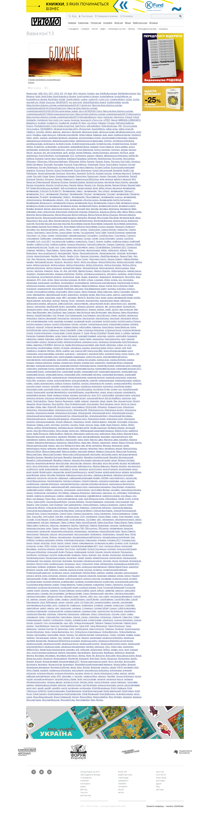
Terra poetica (32, 129)
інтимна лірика (70, 327)
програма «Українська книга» (87, 560)
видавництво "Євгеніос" (122, 191)
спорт (123, 614)
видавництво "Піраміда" (128, 194)
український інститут (89, 643)
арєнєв (124, 149)
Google (125, 102)
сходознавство (55, 623)
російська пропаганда (49, 587)
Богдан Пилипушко (48, 167)
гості (38, 241)
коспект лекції (68, 389)
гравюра (70, 241)
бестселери (129, 158)
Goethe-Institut (114, 102)
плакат (67, 543)
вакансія (127, 179)
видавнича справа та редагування (43, 205)
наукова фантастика (69, 484)
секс (96, 596)
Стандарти (74, 28)
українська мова (34, 643)
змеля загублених (58, 309)
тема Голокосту (96, 629)
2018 (56, 93)
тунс (60, 637)
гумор (91, 247)
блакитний (93, 164)
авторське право (90, 131)
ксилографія (108, 395)
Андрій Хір (39, 146)
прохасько (69, 563)
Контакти (161, 774)
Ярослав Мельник (51, 700)
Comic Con (104, 99)
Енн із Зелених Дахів (123, 285)
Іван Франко (114, 312)
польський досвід (55, 552)
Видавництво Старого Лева (107, 202)
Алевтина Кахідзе (122, 134)
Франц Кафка (119, 664)
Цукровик (66, 676)
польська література (36, 552)
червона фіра (90, 676)
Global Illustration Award (94, 102)
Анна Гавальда (106, 146)
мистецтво (95, 454)
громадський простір (36, 247)
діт (61, 271)
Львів (102, 424)
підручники (91, 540)
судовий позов (80, 620)
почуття (53, 555)
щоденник (73, 688)
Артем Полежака (101, 152)
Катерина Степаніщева (110, 342)
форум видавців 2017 (69, 661)
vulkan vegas (112, 129)
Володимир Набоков (74, 226)
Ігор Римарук (89, 315)
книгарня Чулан (113, 353)
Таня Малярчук (42, 626)
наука (123, 481)
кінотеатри (31, 347)
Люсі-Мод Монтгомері (44, 430)
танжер (30, 626)
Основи (30, 519)
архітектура (32, 155)
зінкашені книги (34, 309)
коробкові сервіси (123, 386)
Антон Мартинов (85, 149)
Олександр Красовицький (39, 510)
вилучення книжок (61, 208)
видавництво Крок (84, 202)
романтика (98, 584)
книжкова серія (122, 365)
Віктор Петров (95, 214)
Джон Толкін (82, 259)
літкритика (78, 421)
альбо (36, 137)
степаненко (105, 617)
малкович (105, 436)
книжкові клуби (43, 377)
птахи (96, 563)
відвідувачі (31, 211)
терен (47, 631)
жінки (103, 297)
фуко (79, 667)
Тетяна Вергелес (110, 631)
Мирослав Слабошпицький (76, 454)
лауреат (85, 401)
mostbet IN (64, 123)
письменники (64, 537)
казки (58, 336)
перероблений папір (109, 531)
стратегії (46, 620)
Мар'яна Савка (111, 439)
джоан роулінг (53, 259)
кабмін (126, 333)
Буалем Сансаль (104, 173)
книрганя (131, 377)
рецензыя (102, 575)
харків (113, 667)
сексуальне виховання (121, 596)
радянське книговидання (94, 566)
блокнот (123, 164)
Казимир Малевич (45, 336)
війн (119, 211)
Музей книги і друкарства (51, 472)
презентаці (115, 555)
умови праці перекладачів (52, 649)
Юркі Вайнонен (107, 694)
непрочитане (83, 489)
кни (72, 350)
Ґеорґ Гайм (100, 232)
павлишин (55, 522)
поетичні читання (46, 549)
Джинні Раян (126, 256)
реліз (44, 575)
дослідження (32, 276)
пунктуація (31, 566)
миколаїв (82, 451)
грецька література (76, 244)
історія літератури (43, 333)
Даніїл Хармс (66, 250)
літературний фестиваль (120, 415)
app (97, 93)
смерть (50, 608)
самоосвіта (129, 590)
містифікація (134, 463)
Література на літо (117, 28)
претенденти (115, 558)
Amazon (82, 93)
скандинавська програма (38, 605)
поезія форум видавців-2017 (84, 546)
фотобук (119, 661)
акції (105, 134)
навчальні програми (123, 475)
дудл (44, 279)
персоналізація (65, 534)
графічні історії (42, 244)
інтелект (83, 324)
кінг (129, 344)
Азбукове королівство (67, 134)
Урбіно (106, 649)
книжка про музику (86, 359)
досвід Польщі (134, 273)
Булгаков (30, 179)
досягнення (68, 276)
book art (122, 771)
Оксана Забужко (76, 501)
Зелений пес (129, 306)
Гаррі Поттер (52, 232)
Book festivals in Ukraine (64, 96)
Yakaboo (30, 131)
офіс (99, 519)
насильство (131, 478)
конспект (137, 383)
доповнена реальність (95, 273)
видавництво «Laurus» (112, 197)
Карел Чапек (85, 339)
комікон (137, 380)
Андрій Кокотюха (120, 143)
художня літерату (45, 673)
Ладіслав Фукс (40, 401)
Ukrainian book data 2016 (65, 129)
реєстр (66, 572)
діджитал (48, 271)
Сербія (50, 599)
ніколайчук (51, 492)
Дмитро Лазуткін (102, 271)
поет (101, 546)
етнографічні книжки (44, 291)
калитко (111, 336)
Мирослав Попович (52, 454)
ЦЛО (59, 676)
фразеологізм (55, 664)
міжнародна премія (81, 460)
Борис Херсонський (102, 170)
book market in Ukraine (88, 96)
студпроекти (57, 620)
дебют (104, 250)
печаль (45, 537)
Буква (45, 176)
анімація (94, 146)
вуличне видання (49, 229)
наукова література (49, 484)
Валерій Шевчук (77, 182)
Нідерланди (39, 492)
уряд (126, 649)
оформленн (108, 519)
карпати (130, 339)
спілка (94, 614)
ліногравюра (78, 407)
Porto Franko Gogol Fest (62, 126)
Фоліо (103, 658)
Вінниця (92, 217)
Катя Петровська (130, 342)
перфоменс (95, 534)
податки (119, 543)
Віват (134, 208)
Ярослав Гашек (33, 700)
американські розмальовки (89, 140)
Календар (83, 22)
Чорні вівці (132, 682)
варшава (133, 182)
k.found (128, 117)
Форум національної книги (93, 661)
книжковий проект (35, 374)
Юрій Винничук (73, 691)
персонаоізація (81, 534)
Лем (115, 401)
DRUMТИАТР (62, 102)
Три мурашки (42, 637)
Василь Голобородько (57, 185)
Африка (99, 155)
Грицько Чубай (133, 244)
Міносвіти (97, 463)
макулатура (51, 436)
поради (99, 552)
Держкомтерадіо (107, 253)
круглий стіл (85, 395)
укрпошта (99, 646)
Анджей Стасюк (63, 143)
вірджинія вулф (127, 217)
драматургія (118, 276)
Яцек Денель (97, 700)
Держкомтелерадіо (88, 253)
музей (35, 472)
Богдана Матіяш (67, 167)
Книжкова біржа (114, 362)
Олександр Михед (83, 510)
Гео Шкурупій (87, 232)
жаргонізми (127, 294)
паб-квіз (45, 522)
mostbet (42, 123)
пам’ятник (84, 525)
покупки (60, 549)
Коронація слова (34, 389)
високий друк (83, 208)
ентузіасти (31, 288)
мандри (51, 439)
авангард (66, 131)
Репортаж (96, 22)
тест (72, 631)
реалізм (63, 569)
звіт (106, 306)
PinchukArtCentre (42, 126)
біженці (99, 161)
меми (126, 445)
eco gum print (75, 102)
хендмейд (128, 667)
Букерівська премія (65, 176)
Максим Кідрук (131, 433)
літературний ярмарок (58, 418)
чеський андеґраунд (44, 679)
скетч (54, 605)
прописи (30, 563)
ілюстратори (88, 318)
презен (105, 555)
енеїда (109, 285)
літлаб (88, 421)
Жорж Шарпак (33, 300)
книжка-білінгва (118, 359)
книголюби (62, 359)
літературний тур (61, 415)
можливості (65, 469)
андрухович (51, 146)
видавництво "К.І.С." (35, 194)
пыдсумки (69, 566)
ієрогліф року (103, 315)
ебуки (107, 279)
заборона (125, 300)
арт (44, 152)
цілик (53, 676)
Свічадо (83, 596)
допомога (111, 273)
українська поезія (52, 643)
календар (101, 336)
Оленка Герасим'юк (83, 513)
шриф (40, 688)
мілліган (30, 463)
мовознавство (52, 469)
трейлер (30, 637)
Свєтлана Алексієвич (124, 593)
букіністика (80, 176)
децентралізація (42, 256)
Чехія (79, 679)
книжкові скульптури (116, 377)
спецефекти (129, 611)
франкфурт (68, 664)
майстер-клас (92, 433)
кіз (125, 344)
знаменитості (81, 309)
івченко (30, 315)
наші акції (161, 777)
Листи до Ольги (128, 404)
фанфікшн (109, 652)
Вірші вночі (32, 220)
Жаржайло (31, 297)
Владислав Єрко (62, 220)
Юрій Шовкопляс (72, 694)
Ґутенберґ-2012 (118, 247)
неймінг (49, 489)
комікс (29, 383)
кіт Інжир (65, 347)
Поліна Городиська (96, 549)
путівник (42, 566)
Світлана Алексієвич (36, 596)
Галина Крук (94, 229)
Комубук (76, 383)
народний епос (117, 478)
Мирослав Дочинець (126, 451)
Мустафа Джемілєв (56, 475)
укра (78, 637)
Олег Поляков (56, 504)
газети (76, 229)
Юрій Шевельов (55, 694)
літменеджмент (99, 421)
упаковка (70, 649)
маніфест (60, 439)
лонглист (65, 424)
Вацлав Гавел (134, 185)
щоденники (85, 688)
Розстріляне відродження (39, 584)
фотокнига (31, 664)
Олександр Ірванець (122, 507)
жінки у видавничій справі (120, 297)
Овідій (121, 498)
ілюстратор (75, 318)
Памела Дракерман (99, 525)
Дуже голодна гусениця (65, 279)
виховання (125, 208)
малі (79, 436)
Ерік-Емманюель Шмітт (95, 288)
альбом (43, 137)
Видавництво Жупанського (39, 202)
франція (131, 664)
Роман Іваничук (67, 584)
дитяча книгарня (41, 265)
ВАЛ (134, 179)
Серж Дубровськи (48, 602)
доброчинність (118, 271)
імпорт (135, 318)
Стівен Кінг (127, 617)
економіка (128, 279)
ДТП (39, 279)
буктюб (133, 176)
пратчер (92, 555)
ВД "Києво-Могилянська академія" (43, 188)
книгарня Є (82, 353)
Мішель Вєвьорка (101, 466)
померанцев (80, 552)
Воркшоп (120, 226)
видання (39, 208)
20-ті (45, 93)
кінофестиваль (45, 347)
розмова (79, 581)
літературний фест (98, 415)
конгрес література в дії (92, 383)
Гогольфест (92, 235)
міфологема (71, 466)
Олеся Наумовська (121, 513)
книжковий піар (129, 371)
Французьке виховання (37, 667)
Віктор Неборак (79, 214)
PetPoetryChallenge (125, 123)
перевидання (116, 528)
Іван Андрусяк (126, 309)
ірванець (96, 327)
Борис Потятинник (64, 170)
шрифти (56, 688)
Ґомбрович (45, 238)
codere (84, 99)
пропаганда (135, 560)
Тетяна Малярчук (127, 631)
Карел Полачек (71, 339)
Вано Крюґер (121, 182)
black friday (46, 96)
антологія (71, 149)
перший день (122, 534)
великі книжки (85, 188)
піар (133, 537)
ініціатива (58, 321)
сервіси (65, 599)
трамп (137, 634)
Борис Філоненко (83, 170)
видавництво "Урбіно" (60, 197)
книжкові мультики (77, 377)
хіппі (136, 667)
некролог (58, 489)
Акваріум (97, 134)
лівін (44, 407)
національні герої (78, 486)
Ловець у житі (43, 424)
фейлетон (120, 652)
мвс (83, 445)
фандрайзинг (84, 652)
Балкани (39, 158)
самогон (119, 590)
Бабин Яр (133, 155)
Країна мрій (39, 392)
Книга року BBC (95, 350)
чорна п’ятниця (101, 682)
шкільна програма (107, 685)
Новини (72, 22)
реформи (72, 575)
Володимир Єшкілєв (36, 226)
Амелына (132, 137)
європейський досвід (56, 294)
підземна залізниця (44, 540)
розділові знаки (34, 581)
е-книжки (98, 279)
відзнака (83, 211)
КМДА (58, 350)
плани (75, 543)
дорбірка (121, 273)
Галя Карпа (39, 232)
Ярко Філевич (115, 697)
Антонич (115, 149)
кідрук (120, 344)
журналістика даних (109, 300)
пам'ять (74, 525)
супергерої (107, 620)
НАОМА (104, 478)
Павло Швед (32, 525)
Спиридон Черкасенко (68, 614)
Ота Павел (91, 519)
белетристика (104, 158)
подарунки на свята (104, 543)
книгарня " (70, 353)
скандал (115, 602)
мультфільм (135, 472)
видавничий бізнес (88, 205)
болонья (40, 170)
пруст (78, 563)
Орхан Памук (104, 516)
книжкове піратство (64, 368)
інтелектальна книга (98, 324)
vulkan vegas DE (126, 129)
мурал (43, 475)
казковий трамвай (87, 336)
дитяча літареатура (75, 265)
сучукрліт (38, 623)
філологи (100, 655)
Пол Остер (70, 549)
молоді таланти (110, 469)
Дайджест (123, 780)
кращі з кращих (114, 392)
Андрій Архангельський (83, 143)
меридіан (93, 448)
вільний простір (34, 217)
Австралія (76, 131)
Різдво (45, 578)
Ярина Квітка (86, 697)
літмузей (112, 421)
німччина (107, 492)
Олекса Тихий (126, 504)
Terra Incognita (130, 126)
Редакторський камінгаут (38, 572)
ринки (120, 575)
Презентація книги (35, 558)
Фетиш (131, 28)
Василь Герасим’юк (35, 185)
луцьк (96, 424)
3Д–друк (68, 93)
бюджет (59, 179)
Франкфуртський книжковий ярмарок (93, 664)
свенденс (109, 593)
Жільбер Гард (93, 297)
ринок (127, 575)
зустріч (115, 309)
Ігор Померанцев (73, 315)
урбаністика (96, 649)
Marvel (114, 120)
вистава (94, 208)
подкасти (133, 543)
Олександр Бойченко (56, 507)
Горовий (30, 241)
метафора (110, 448)
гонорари (78, 238)
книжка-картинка (43, 362)
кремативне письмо (36, 395)
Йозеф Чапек (114, 333)
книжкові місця (59, 377)
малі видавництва (91, 436)
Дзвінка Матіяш (130, 259)
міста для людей (111, 463)
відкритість (93, 211)
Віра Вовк (114, 217)
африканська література (116, 155)
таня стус (54, 626)
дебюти (123, 250)
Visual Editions (98, 129)
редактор (97, 569)
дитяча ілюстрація (125, 262)
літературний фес (79, 415)
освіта (115, 516)
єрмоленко (73, 294)
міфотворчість (85, 466)
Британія (81, 173)
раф (46, 569)
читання (101, 679)
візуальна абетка (108, 211)
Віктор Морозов (63, 214)
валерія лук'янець (95, 182)
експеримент (67, 282)
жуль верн (47, 300)
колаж (50, 380)
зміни (71, 309)
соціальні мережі (72, 611)
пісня (53, 543)
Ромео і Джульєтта (114, 584)
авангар (57, 131)
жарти (41, 297)
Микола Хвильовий (51, 451)
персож (53, 534)
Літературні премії (96, 418)
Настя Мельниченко (36, 481)
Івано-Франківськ (129, 312)
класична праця (98, 347)
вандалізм (109, 182)
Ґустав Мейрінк (102, 247)
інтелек (74, 324)
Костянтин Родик (101, 389)
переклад (128, 528)
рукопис (45, 590)
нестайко (115, 489)
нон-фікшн (126, 495)
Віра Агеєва (102, 217)
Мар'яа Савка (96, 439)
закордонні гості (118, 303)
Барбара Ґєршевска (76, 158)
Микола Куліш (130, 448)
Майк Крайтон (56, 433)
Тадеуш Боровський (84, 623)
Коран (77, 386)
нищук (29, 492)
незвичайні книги (35, 489)
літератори (128, 407)
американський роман (63, 140)
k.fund (136, 117)
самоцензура (32, 593)
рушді (93, 590)
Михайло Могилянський (121, 457)
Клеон (110, 347)
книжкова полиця (105, 365)
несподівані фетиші (100, 489)
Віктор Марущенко (45, 214)
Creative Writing (117, 99)
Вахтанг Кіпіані (119, 185)
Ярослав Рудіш (68, 700)
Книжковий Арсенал (105, 368)
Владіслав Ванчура (103, 220)
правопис (76, 555)
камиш (40, 339)
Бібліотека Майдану (58, 161)
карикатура (98, 339)
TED (120, 126)
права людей (64, 555)
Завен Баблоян (65, 303)
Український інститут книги (113, 643)
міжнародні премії (101, 460)
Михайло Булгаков (53, 457)
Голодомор (120, 235)
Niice (84, 123)
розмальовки (67, 581)
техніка (29, 634)
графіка (107, 241)
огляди (135, 498)
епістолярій (57, 288)
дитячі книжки (122, 268)
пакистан (54, 525)
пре (99, 555)
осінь (136, 516)
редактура (57, 572)
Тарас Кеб (84, 626)
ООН (82, 516)
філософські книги (125, 655)
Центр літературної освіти (106, 673)
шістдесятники (90, 685)
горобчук (128, 238)
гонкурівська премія (62, 238)
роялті (37, 590)
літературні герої (78, 418)
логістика (55, 424)
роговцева (106, 578)
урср (121, 649)
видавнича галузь (129, 202)
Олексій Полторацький (125, 510)
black (37, 96)
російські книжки (87, 587)
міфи (61, 466)
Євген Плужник (89, 291)
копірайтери (66, 386)
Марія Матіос (74, 442)
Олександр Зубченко (100, 507)
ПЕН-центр (103, 528)
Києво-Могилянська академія (79, 344)
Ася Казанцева (62, 155)
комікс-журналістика (44, 383)
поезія (54, 546)
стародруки (66, 617)
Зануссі (30, 306)
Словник (85, 28)
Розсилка (128, 16)
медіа (88, 445)
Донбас (79, 273)
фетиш (82, 655)
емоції (102, 285)
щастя (64, 688)
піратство (45, 543)
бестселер (117, 158)
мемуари (51, 448)
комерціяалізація (123, 380)
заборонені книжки (36, 303)
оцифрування (33, 522)
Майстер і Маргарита (74, 433)
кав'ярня (135, 333)
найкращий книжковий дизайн (84, 478)
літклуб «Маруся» (64, 421)
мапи (86, 439)
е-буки (90, 279)
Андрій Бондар (103, 143)
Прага (84, 555)
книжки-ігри (88, 362)
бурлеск (40, 179)
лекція (109, 401)
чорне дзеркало (118, 682)
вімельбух (82, 217)
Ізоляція (122, 315)
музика (125, 472)
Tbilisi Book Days (109, 126)
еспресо (131, 288)
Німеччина (96, 492)
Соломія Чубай (101, 608)
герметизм (130, 232)
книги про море (94, 356)
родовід (133, 578)
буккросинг (93, 176)
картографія (32, 342)
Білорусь (135, 161)
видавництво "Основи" (104, 194)
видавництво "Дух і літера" (97, 191)
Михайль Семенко (62, 460)
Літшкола (30, 424)
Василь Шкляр (104, 185)
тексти (95, 28)
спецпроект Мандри (36, 614)
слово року (118, 605)
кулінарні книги (122, 395)
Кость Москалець (84, 389)
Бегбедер (92, 158)
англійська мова (34, 143)
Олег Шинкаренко (72, 504)
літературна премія (44, 413)
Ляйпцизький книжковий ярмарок (97, 430)
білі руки (115, 161)
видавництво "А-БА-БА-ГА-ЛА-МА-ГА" (44, 191)
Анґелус (108, 140)
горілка (119, 238)
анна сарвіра (121, 146)
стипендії (116, 617)
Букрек (103, 176)
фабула (61, 652)
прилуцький (32, 560)
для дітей (72, 271)
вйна (51, 220)
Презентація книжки (55, 558)
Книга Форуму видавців (115, 350)
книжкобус (100, 362)
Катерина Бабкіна (72, 342)
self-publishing (93, 126)
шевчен (30, 685)
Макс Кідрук (117, 433)
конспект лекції (33, 386)
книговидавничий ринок (115, 356)
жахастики (50, 297)
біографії (48, 164)
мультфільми (32, 475)
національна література (38, 486)
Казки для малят (69, 336)
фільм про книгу (34, 658)
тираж (62, 634)
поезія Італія (64, 546)
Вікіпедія (30, 214)
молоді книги (95, 469)
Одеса (29, 501)
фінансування (60, 658)
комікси (58, 383)
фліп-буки (94, 658)
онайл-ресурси (71, 516)
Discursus (50, 102)
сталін (42, 617)
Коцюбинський (130, 389)
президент (71, 558)
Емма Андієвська (90, 285)
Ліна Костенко (64, 407)
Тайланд (99, 623)
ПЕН (82, 528)
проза (115, 560)
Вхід (74, 16)
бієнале (90, 161)
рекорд (30, 575)
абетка (48, 131)
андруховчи (63, 146)
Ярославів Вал (83, 700)
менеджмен (63, 448)
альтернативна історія (90, 137)
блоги (102, 164)
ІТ (82, 333)
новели (60, 495)
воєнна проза (120, 220)
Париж (55, 528)
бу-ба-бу (91, 173)
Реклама (160, 780)
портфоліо (31, 555)
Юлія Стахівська (118, 688)
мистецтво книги (109, 454)
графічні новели (58, 244)
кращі (103, 392)
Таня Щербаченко (69, 626)
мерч (101, 448)
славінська (75, 605)
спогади (115, 614)
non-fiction (92, 123)
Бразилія (117, 170)
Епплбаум (69, 288)
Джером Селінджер (89, 256)
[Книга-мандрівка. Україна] (105, 738)
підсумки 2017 (114, 540)
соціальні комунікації (36, 611)
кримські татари (61, 395)
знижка (92, 309)
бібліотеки (74, 161)
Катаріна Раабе (55, 342)
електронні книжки (35, 285)
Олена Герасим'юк (49, 513)
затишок (99, 306)
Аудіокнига (80, 155)
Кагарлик (30, 336)
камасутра (31, 339)
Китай (102, 344)
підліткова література (74, 540)
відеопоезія (49, 211)
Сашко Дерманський (93, 593)
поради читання (112, 552)
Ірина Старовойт (68, 330)
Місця (128, 22)
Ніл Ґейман (63, 492)
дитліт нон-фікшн (88, 262)
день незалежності (47, 253)
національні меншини (99, 486)
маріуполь (62, 442)
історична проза (113, 330)
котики (114, 389)
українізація (95, 637)
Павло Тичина (134, 522)
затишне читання (85, 306)
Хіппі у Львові (32, 670)
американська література (38, 140)
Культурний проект (76, 398)
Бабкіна (30, 158)
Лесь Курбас (58, 404)
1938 (40, 93)
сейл (90, 596)
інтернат (30, 327)
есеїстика (121, 288)
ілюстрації (114, 318)
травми (129, 634)
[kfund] (162, 110)
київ (97, 344)
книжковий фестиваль (113, 374)
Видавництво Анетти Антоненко (115, 200)
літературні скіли (114, 418)
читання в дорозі (114, 679)
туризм (66, 637)
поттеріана (43, 555)
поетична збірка (112, 546)
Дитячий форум (90, 268)
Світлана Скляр (71, 596)
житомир (71, 297)
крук (94, 395)
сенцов (42, 599)
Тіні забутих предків (84, 634)
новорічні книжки (111, 495)
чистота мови (89, 679)
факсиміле (71, 652)
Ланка (51, 401)
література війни (46, 410)
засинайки (71, 306)
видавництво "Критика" (57, 194)
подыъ (40, 546)
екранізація (43, 282)
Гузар (62, 247)
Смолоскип (65, 608)
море (134, 469)
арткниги (114, 152)
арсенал (37, 152)
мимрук (91, 451)
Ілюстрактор (63, 318)
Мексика (107, 445)
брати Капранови (46, 173)
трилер (53, 637)
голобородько (106, 235)
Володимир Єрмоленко (125, 223)
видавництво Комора (63, 202)
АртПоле (124, 152)
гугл (57, 247)
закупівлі (132, 303)
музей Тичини (95, 472)
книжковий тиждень (91, 374)
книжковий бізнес (35, 371)
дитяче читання (54, 268)
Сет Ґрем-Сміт (87, 602)
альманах (73, 137)
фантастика (97, 652)
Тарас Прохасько (116, 626)
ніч (114, 492)
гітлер (44, 235)
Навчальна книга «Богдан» (79, 475)
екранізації (31, 282)
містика (123, 463)
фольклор (112, 658)
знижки (100, 309)
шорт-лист (31, 688)
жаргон (116, 294)
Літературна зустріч (114, 410)
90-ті (75, 93)
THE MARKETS (46, 129)
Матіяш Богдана (72, 445)
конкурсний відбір (123, 383)
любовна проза (65, 427)
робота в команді (73, 578)
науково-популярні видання (94, 484)
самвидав (109, 590)
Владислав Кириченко (82, 220)
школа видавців (131, 685)
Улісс (107, 646)
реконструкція (130, 572)
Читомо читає (86, 682)
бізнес (107, 161)
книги (124, 353)
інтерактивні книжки (119, 324)
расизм (39, 569)
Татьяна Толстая (46, 629)
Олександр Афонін (35, 507)
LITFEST (107, 120)
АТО (72, 155)
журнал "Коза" (68, 300)
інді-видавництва (39, 321)
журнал (56, 300)
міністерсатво (62, 463)
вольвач (110, 226)
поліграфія (81, 549)
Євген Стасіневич (121, 291)
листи (117, 404)
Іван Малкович (39, 312)
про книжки (45, 560)
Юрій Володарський (92, 691)
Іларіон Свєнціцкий (47, 318)
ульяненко (128, 646)
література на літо (64, 410)
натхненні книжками (109, 481)
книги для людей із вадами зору (42, 356)
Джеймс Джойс (58, 256)
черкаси (102, 676)
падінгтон (44, 525)
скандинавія (126, 602)
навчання (31, 478)
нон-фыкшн (38, 498)
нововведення (94, 495)
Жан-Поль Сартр (104, 294)
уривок (114, 649)
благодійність (80, 164)
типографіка (40, 634)
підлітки (59, 540)
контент (46, 386)
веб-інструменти (69, 188)
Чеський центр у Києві (65, 679)
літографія (122, 421)
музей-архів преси (112, 472)
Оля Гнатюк (48, 516)
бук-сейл (37, 176)
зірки (45, 309)
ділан (56, 271)
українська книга (89, 640)
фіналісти (47, 658)
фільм (138, 655)
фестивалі (39, 655)
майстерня (105, 433)
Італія (86, 333)
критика (74, 395)
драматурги (105, 276)
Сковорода (63, 605)
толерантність (102, 634)
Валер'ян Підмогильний (38, 182)
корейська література (91, 386)
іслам (79, 330)
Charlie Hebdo (73, 99)
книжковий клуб (90, 371)
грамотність (81, 241)
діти (65, 271)
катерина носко (90, 342)
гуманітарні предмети (77, 247)
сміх (57, 608)
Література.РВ (80, 410)
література (31, 410)
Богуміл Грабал (102, 167)
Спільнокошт (104, 614)
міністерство (76, 463)
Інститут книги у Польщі (129, 321)
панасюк (114, 525)
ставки (130, 614)
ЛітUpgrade (90, 407)
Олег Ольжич (41, 504)
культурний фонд (95, 398)
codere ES (93, 99)
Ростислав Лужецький (113, 587)
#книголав (31, 93)
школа (120, 685)
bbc (139, 93)
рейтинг (101, 572)
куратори (126, 398)
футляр (86, 667)
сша (66, 623)
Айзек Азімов (85, 134)
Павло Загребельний (85, 522)
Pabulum (102, 123)
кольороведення (62, 380)
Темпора (109, 629)
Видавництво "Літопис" (81, 194)
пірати (36, 543)
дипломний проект (44, 262)
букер (52, 176)
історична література (93, 330)
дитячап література (35, 268)
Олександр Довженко (78, 507)
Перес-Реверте (128, 531)
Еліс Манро (75, 285)
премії (81, 558)
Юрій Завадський (112, 691)
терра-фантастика (60, 631)
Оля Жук (59, 516)
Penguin (111, 123)
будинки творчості (122, 173)
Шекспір (62, 685)
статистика (94, 617)
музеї (29, 472)
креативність (129, 392)
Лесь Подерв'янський (75, 404)
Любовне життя (81, 427)
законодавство (81, 303)
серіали (69, 602)
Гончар (87, 238)
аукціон (90, 155)
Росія (99, 587)
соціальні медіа (55, 611)
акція (110, 134)
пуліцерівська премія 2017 (126, 563)
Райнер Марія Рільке (118, 566)
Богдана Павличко (85, 167)
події (126, 543)
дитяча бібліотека (107, 262)
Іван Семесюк (69, 312)
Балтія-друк (50, 158)
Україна (85, 637)
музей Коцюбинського (76, 472)
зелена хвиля (115, 306)
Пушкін (60, 566)
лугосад (89, 424)
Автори (160, 789)
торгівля (121, 634)
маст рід (60, 445)
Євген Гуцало (74, 291)
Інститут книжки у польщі (38, 324)
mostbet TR (75, 123)
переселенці (32, 534)
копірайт (55, 386)
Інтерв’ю (107, 22)
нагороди (52, 478)
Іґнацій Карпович (43, 315)
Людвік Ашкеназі (98, 427)
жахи (58, 297)
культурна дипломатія (55, 398)
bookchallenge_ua (123, 96)
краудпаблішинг (76, 392)
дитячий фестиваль (72, 268)
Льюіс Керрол (113, 424)
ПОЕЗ (47, 546)
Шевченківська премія (46, 685)
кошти (29, 392)
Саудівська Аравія (73, 593)
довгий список (134, 271)
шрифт (47, 688)
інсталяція (97, 321)
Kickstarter (31, 120)
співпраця (85, 614)
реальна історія (75, 569)
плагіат (60, 543)
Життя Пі (81, 297)
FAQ (157, 786)
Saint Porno (80, 126)
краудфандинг (92, 392)
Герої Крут (31, 235)
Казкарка (163, 28)
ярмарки (127, 697)
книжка (72, 359)
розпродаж (108, 581)
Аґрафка (36, 134)
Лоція (81, 424)
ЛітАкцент (102, 407)
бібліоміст (31, 161)
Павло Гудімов (67, 522)
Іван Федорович (99, 312)
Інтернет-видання (54, 327)
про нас (160, 771)
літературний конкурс (122, 413)
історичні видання (131, 330)
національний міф (60, 486)
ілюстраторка (102, 318)
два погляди (79, 250)
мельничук (117, 445)
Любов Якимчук (49, 427)
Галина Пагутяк (108, 229)
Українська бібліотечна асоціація (63, 640)
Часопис (78, 676)
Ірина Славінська (50, 330)
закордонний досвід (99, 303)
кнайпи (66, 350)
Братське (60, 173)
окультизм (109, 501)
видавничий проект (108, 205)
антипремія (32, 149)
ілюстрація (125, 318)
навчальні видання (102, 475)
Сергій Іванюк (106, 599)
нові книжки (80, 495)
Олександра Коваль (103, 510)
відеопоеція (61, 211)
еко (120, 279)
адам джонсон (49, 134)
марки (115, 442)
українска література (112, 637)
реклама (118, 572)
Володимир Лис (55, 226)
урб (77, 649)
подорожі (31, 546)
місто (29, 466)
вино (73, 208)
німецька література (80, 492)
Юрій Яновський (90, 694)
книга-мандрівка (46, 353)
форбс (134, 658)
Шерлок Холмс (74, 685)
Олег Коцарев (122, 501)
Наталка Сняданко (72, 481)
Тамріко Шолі (130, 623)
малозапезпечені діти (121, 436)
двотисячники (93, 250)
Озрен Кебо (39, 501)
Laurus (67, 120)
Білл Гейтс (125, 161)
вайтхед (118, 179)
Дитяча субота (129, 265)
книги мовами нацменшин (72, 356)
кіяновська (76, 347)
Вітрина (153, 22)
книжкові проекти (96, 377)
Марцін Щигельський (36, 445)
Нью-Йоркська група (94, 498)
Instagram (108, 117)
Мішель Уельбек (119, 466)
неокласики (70, 489)
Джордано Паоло (97, 259)
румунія (54, 590)
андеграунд (49, 143)
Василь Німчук (76, 185)
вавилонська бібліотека (87, 179)
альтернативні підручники (114, 137)
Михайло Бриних (34, 457)
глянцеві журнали (77, 235)
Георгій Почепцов (115, 232)
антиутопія (44, 149)
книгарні (59, 353)
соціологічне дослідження (110, 611)
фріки (73, 667)
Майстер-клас (140, 22)
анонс (132, 146)
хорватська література (60, 670)
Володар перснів (43, 223)
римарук (112, 575)
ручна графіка (82, 590)
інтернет (40, 327)
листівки (30, 407)
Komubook (42, 120)
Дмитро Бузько (85, 271)
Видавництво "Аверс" (73, 191)
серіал (61, 602)
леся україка (93, 404)
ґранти (99, 241)
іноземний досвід (82, 321)
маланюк (62, 436)
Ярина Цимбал (100, 697)
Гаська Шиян (65, 232)
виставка (103, 208)
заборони (52, 303)
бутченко (49, 179)
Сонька (112, 608)
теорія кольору (132, 629)
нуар (80, 498)
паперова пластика (35, 528)
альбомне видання (57, 137)
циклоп (123, 673)
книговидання (33, 359)
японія (75, 697)
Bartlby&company (108, 93)
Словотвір (129, 605)
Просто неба (42, 563)
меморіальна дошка (36, 448)
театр (71, 629)
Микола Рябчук (33, 451)
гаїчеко (83, 229)
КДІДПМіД (48, 344)
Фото (111, 661)
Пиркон (53, 537)
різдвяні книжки (56, 578)
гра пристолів (58, 241)
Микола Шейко (69, 451)
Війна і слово (135, 211)
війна (125, 211)
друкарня (31, 279)
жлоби (137, 297)
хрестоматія (78, 670)
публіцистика (106, 563)
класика (86, 347)
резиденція (76, 572)
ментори (74, 448)
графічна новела (120, 241)
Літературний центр (36, 418)
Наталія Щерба (54, 481)
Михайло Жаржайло (73, 457)
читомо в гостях (71, 682)
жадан (92, 294)
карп (123, 339)
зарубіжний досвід (55, 306)
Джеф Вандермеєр (109, 256)
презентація (128, 555)
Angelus (90, 93)
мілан (114, 460)
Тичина (70, 634)
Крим (49, 395)
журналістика (92, 300)
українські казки (52, 646)
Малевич (72, 436)
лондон (74, 424)
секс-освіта (104, 596)
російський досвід (69, 587)
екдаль (114, 279)
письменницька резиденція (116, 537)
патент (63, 528)
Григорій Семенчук (96, 244)
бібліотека (42, 161)
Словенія (98, 605)
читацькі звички (54, 682)
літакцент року (115, 407)
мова (41, 469)
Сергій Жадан (92, 599)
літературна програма (66, 413)
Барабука (61, 158)
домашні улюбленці (64, 273)
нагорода (41, 478)
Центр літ (88, 673)
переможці (93, 531)
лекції (102, 401)
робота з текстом (91, 578)
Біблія (83, 161)
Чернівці (111, 676)
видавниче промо (69, 205)
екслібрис (55, 282)
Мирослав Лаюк (34, 454)
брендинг (71, 173)
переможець (80, 531)
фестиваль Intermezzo (67, 655)
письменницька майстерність (86, 537)
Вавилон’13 (69, 179)
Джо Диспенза (38, 259)
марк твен (86, 442)
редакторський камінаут (115, 569)
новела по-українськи (44, 495)
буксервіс (111, 176)
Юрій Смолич (40, 694)
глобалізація (61, 235)
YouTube (40, 131)
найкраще (63, 478)
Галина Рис (122, 229)
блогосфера (112, 164)
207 (61, 93)
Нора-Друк (50, 498)
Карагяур (49, 339)
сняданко (76, 608)
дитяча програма (112, 265)
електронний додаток (128, 282)
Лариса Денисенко (64, 401)
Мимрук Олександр (105, 451)
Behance (30, 96)
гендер (76, 232)
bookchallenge (107, 96)
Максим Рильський (35, 436)
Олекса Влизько (90, 504)
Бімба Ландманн (34, 164)
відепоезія (73, 211)
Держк (75, 253)
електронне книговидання (103, 282)
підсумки (102, 540)
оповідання (91, 516)
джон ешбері (68, 259)
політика (111, 549)
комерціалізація (106, 380)
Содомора (87, 608)
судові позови (94, 620)
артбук (72, 152)
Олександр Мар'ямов (63, 510)
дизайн (30, 262)
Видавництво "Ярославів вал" (86, 197)
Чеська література (125, 676)
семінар (34, 599)
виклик (47, 208)
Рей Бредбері (89, 572)
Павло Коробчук (105, 522)
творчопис (63, 629)
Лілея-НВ (51, 407)
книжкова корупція (69, 365)
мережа (83, 448)
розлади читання (51, 581)
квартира (37, 344)
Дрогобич (130, 276)
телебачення (81, 629)
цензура (79, 673)
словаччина (87, 605)
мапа (80, 439)
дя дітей (82, 279)
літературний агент (101, 413)
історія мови (58, 333)
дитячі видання (106, 268)
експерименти (82, 282)
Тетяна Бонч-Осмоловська (88, 631)
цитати (131, 673)
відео (39, 211)
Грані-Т (91, 241)
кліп (124, 347)
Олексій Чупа (32, 513)
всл (38, 229)
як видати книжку (124, 694)
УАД (73, 637)
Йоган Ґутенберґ (98, 333)
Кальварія (132, 336)
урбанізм (84, 649)
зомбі (108, 309)
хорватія (44, 670)
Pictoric (29, 126)
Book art (119, 22)
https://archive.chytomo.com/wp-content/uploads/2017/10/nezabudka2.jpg (61, 117)
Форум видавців (50, 661)
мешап (119, 448)
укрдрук (90, 646)
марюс (51, 445)
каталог (43, 342)
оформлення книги (124, 519)
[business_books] (105, 11)
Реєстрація (87, 16)
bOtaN (62, 99)
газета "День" (65, 229)
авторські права (107, 131)
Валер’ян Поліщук (59, 182)
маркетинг (105, 442)
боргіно (50, 170)
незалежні (130, 486)
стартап (76, 617)
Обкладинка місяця (147, 28)
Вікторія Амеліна (127, 214)
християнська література (96, 670)
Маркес (95, 442)
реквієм (109, 572)
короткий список (52, 389)
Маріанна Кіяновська (45, 442)
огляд (128, 498)
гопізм (95, 238)
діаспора (38, 271)
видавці (30, 208)
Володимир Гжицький (102, 223)
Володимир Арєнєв (80, 223)
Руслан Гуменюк (66, 590)
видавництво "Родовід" (37, 197)
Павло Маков (120, 522)
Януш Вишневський (43, 697)
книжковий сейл (72, 374)
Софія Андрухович (126, 608)
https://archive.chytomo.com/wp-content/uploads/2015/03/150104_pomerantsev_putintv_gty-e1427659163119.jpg (64, 110)
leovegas (75, 120)
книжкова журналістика (47, 365)
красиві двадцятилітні (56, 392)
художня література (64, 673)
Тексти (83, 792)
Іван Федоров (83, 312)
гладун (51, 235)
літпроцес (133, 421)
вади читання (106, 179)
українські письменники (73, 646)
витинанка (114, 208)
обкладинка (111, 498)
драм (77, 276)
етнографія (61, 291)
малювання (32, 439)
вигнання (117, 188)
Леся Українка (106, 404)
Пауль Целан (73, 528)
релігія (38, 575)
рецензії (82, 575)
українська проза (70, 643)
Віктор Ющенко (110, 214)
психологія (87, 563)
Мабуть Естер (121, 430)
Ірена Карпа (108, 327)
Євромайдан (39, 294)
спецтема (51, 614)
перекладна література (62, 531)
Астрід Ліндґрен (46, 155)
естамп (29, 291)
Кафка (29, 344)
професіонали (56, 563)
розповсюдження (93, 581)
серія (76, 602)
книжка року (103, 359)
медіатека (97, 445)
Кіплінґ (56, 347)
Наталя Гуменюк (90, 481)
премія (88, 558)
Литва (38, 407)
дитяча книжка (58, 265)
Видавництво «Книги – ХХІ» (56, 200)
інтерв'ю (134, 324)
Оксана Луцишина (94, 501)
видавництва (129, 188)
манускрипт (71, 439)
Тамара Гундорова (113, 623)
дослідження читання (50, 276)
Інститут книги (110, 321)
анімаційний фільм (79, 146)
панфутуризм (125, 525)
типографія (52, 634)
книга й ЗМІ (80, 350)
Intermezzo (119, 117)
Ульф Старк (116, 646)
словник (108, 605)
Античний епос (57, 149)
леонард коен (125, 401)
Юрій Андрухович (56, 691)
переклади (44, 531)
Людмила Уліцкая (115, 427)
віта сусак (43, 220)
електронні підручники (57, 285)
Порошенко (126, 552)
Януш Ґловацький (62, 697)
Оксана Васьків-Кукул (56, 501)
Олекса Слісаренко (108, 504)
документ (31, 273)
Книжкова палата (87, 365)
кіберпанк (111, 344)
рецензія (91, 575)
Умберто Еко (32, 649)
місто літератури (40, 466)
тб (56, 629)
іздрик (114, 315)
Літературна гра (96, 410)
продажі (107, 560)
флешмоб (84, 658)
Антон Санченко (102, 149)
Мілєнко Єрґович (126, 460)
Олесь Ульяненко (102, 513)
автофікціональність (125, 131)
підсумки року (128, 540)
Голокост (131, 235)
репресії (63, 575)
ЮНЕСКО (42, 691)
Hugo (99, 117)
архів (131, 152)
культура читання (35, 398)
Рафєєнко (53, 569)
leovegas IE (85, 120)
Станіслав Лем (52, 617)
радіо (78, 566)
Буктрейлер (123, 176)
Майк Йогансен (40, 433)
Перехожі (44, 534)
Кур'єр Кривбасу (113, 398)
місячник (54, 466)
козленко (41, 380)
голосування (32, 238)
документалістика (45, 273)
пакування (65, 525)
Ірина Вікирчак (122, 327)
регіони (88, 569)
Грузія (51, 247)
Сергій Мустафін (122, 599)
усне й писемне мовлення (44, 652)
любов (37, 427)
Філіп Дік (90, 655)
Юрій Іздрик (128, 691)
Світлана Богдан (55, 596)
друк (138, 276)
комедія (93, 380)
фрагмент (42, 664)
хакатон (105, 667)
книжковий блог (53, 371)
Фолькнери (124, 658)
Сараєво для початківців (52, 593)
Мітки (121, 792)
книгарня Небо (96, 353)
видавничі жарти (127, 205)
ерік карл (79, 288)
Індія (50, 321)
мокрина (83, 469)
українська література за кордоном (115, 640)
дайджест (40, 250)
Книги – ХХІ (133, 353)
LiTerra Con (97, 120)
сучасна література (123, 620)
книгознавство (49, 359)
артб (65, 152)
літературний (84, 413)
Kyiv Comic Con (56, 120)
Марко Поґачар (126, 442)
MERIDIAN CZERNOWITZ (129, 120)
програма (67, 560)
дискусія (58, 262)
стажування (32, 617)
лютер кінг (74, 430)
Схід (45, 623)
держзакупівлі (64, 253)
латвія (77, 401)
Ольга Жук (37, 516)
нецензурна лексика (131, 489)
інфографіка (85, 327)
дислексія (68, 262)
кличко (117, 347)
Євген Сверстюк (104, 291)
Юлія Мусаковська (101, 688)
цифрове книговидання (38, 676)
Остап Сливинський (58, 519)
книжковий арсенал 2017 (128, 368)
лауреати (94, 401)
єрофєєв (84, 294)
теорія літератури (35, 631)
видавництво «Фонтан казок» (84, 200)
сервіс (57, 599)
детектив (121, 253)
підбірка (30, 540)
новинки (69, 495)
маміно (42, 439)
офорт (138, 519)
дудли (50, 279)
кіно (134, 344)
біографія (58, 164)
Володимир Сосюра (95, 226)
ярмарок (137, 697)
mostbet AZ (52, 123)
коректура (108, 386)
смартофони (32, 608)
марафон (123, 439)
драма (84, 276)
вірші (137, 217)
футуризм (95, 667)
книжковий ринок (54, 374)
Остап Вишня (41, 519)
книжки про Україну (71, 362)
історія (29, 333)
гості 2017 (46, 241)
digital (42, 102)
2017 (51, 93)
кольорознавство (80, 380)
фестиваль (50, 655)
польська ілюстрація (126, 549)
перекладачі (32, 531)
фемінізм (130, 652)
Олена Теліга (66, 513)
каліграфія (121, 336)
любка (124, 424)
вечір (95, 188)
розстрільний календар (126, 581)
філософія (111, 655)
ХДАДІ (120, 667)
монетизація (125, 469)
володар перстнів (61, 223)
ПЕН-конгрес (91, 528)
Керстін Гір (59, 344)
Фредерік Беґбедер (60, 667)
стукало (68, 620)
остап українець (77, 519)
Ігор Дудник (58, 315)
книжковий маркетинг (110, 371)
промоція (123, 560)
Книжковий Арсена (84, 368)
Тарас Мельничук (98, 626)
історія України (73, 333)
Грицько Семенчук (115, 244)
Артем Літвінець (84, 152)
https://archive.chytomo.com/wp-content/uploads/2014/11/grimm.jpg (58, 105)
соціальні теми (89, 611)
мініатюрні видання (45, 463)
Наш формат (118, 486)
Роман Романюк (84, 584)
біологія (68, 164)
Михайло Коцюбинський (96, 457)
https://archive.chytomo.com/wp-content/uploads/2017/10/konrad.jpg (107, 114)
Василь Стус (90, 185)
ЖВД (64, 297)
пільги (29, 543)
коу (120, 389)
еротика (112, 288)
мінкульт (87, 463)
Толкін (113, 634)
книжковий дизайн (71, 371)
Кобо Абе (31, 380)
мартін (138, 442)
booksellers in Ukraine (36, 99)
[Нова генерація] (162, 81)
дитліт (76, 262)
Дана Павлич (52, 250)
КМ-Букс (51, 350)
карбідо (59, 339)
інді (28, 321)
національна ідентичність (121, 484)
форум (38, 661)
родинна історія (120, 578)
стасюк (84, 617)
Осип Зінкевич (126, 516)
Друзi (158, 783)
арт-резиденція (54, 152)
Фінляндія (73, 658)
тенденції (119, 629)
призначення (129, 558)
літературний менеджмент (39, 415)
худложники (116, 670)
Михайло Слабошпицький (39, 460)
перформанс (108, 534)
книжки (56, 362)
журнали (80, 300)
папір (48, 528)
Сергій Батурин (77, 599)
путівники (51, 566)
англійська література (123, 140)
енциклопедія (44, 288)
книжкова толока (46, 368)
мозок (75, 469)
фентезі (30, 655)
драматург (93, 276)
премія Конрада (100, 558)
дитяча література (94, 265)
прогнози (56, 560)
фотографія (129, 661)
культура (135, 395)
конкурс (109, 383)
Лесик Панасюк (43, 404)
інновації (68, 321)
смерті (43, 608)
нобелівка (122, 492)
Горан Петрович (107, 238)
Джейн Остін (73, 256)
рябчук (100, 590)
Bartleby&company (127, 93)
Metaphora (31, 123)
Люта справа (62, 430)
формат (30, 661)
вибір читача (105, 188)
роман (55, 584)
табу (71, 623)
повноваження (86, 543)
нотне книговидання (67, 498)
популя (90, 552)
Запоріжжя (40, 306)
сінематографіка (102, 602)
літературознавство (45, 421)
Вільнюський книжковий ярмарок (59, 217)
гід (38, 235)
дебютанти (113, 250)
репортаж (53, 575)
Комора (67, 383)
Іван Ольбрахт (55, 312)
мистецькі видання (128, 454)
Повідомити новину (107, 16)
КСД (99, 395)
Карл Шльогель (112, 339)
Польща (69, 552)
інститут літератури (61, 324)
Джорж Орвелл (114, 259)
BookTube (53, 99)
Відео (103, 28)
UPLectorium (85, 129)
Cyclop (129, 99)
